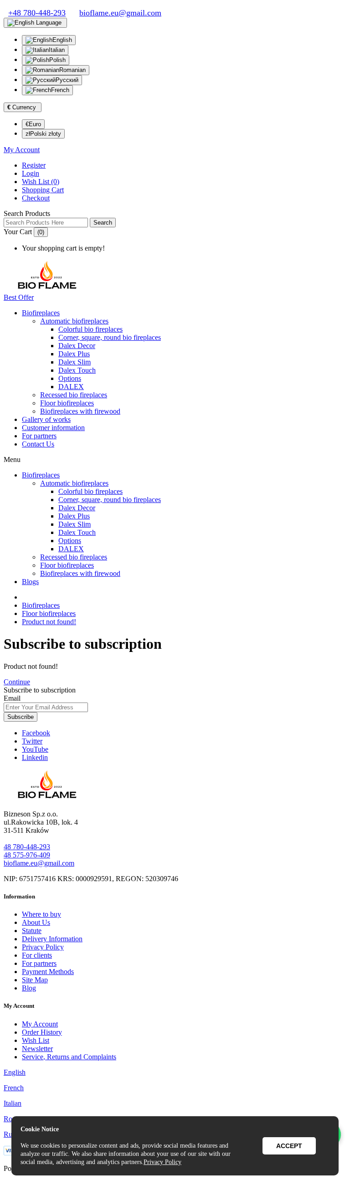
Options (69, 378)
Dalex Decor (76, 345)
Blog (29, 988)
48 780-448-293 (27, 847)
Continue (17, 682)
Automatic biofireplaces (74, 321)
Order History (42, 1032)
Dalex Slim (74, 362)
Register (34, 165)
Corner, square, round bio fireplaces (109, 337)
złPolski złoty (43, 133)
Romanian (72, 70)
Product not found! (49, 622)
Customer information (53, 427)
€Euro (33, 124)
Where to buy (41, 914)
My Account (40, 1024)
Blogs (30, 581)
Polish (57, 59)
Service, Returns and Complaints (69, 1057)
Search (102, 222)
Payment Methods (48, 971)
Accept (289, 1145)
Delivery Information (52, 939)
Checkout (36, 198)
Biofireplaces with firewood (80, 411)
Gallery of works (46, 419)
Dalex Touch (77, 370)
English (62, 39)
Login (30, 173)
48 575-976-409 (27, 855)
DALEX (71, 386)
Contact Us (38, 444)
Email (12, 698)
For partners (39, 436)
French (60, 90)
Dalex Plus (74, 354)
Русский (67, 80)
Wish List (35, 1040)
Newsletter (37, 1048)
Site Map (35, 980)
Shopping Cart (43, 190)
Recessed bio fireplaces (73, 395)
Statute (31, 930)
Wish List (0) (40, 181)
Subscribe (20, 716)
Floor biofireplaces (67, 403)
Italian (57, 49)
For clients (37, 955)
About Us (36, 922)
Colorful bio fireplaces (90, 329)
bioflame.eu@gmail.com (39, 863)
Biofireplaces (41, 313)
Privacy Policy (43, 947)
